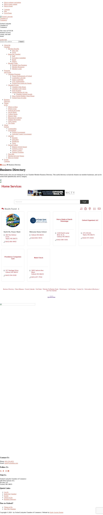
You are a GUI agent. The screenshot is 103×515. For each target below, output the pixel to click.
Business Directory (8, 289)
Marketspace (63, 289)
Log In (6, 492)
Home (4, 165)
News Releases (19, 289)
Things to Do (8, 497)
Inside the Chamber (10, 494)
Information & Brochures (92, 289)
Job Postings (72, 289)
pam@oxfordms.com (11, 463)
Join (5, 39)
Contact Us (80, 289)
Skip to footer (8, 6)
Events (6, 496)
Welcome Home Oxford (37, 232)
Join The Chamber (10, 509)
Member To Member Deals (50, 289)
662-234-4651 (9, 461)
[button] (3, 209)
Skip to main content (10, 4)
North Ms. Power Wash (12, 232)
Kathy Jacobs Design (56, 512)
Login (2, 39)
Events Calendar (30, 289)
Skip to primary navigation (12, 2)
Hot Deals (39, 289)
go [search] (85, 202)
